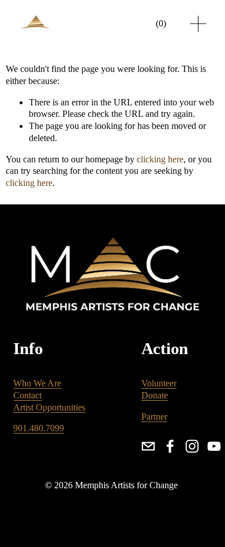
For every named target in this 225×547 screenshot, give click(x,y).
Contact (27, 395)
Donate (154, 395)
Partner (154, 416)
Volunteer (159, 383)
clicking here (160, 159)
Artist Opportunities (49, 407)
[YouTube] (214, 446)
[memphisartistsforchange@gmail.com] (148, 446)
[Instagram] (192, 446)
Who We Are (37, 383)
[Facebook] (170, 446)
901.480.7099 (38, 428)
